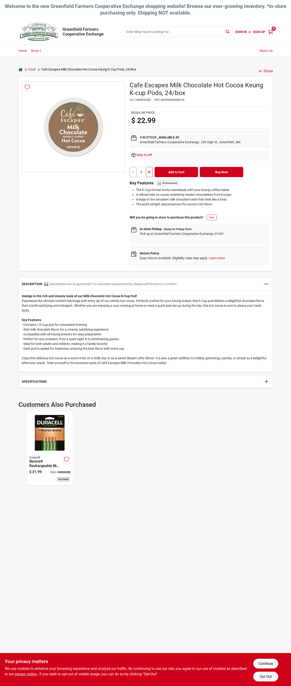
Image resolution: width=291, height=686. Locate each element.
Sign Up (259, 32)
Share (268, 71)
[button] (146, 284)
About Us (266, 51)
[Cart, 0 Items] (270, 32)
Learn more (217, 258)
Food (31, 69)
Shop (34, 51)
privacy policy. (26, 674)
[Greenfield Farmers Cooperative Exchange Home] (38, 32)
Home (22, 51)
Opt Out (266, 676)
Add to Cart (176, 172)
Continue (265, 663)
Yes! (211, 217)
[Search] (228, 31)
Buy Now (221, 172)
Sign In (241, 32)
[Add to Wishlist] (27, 87)
